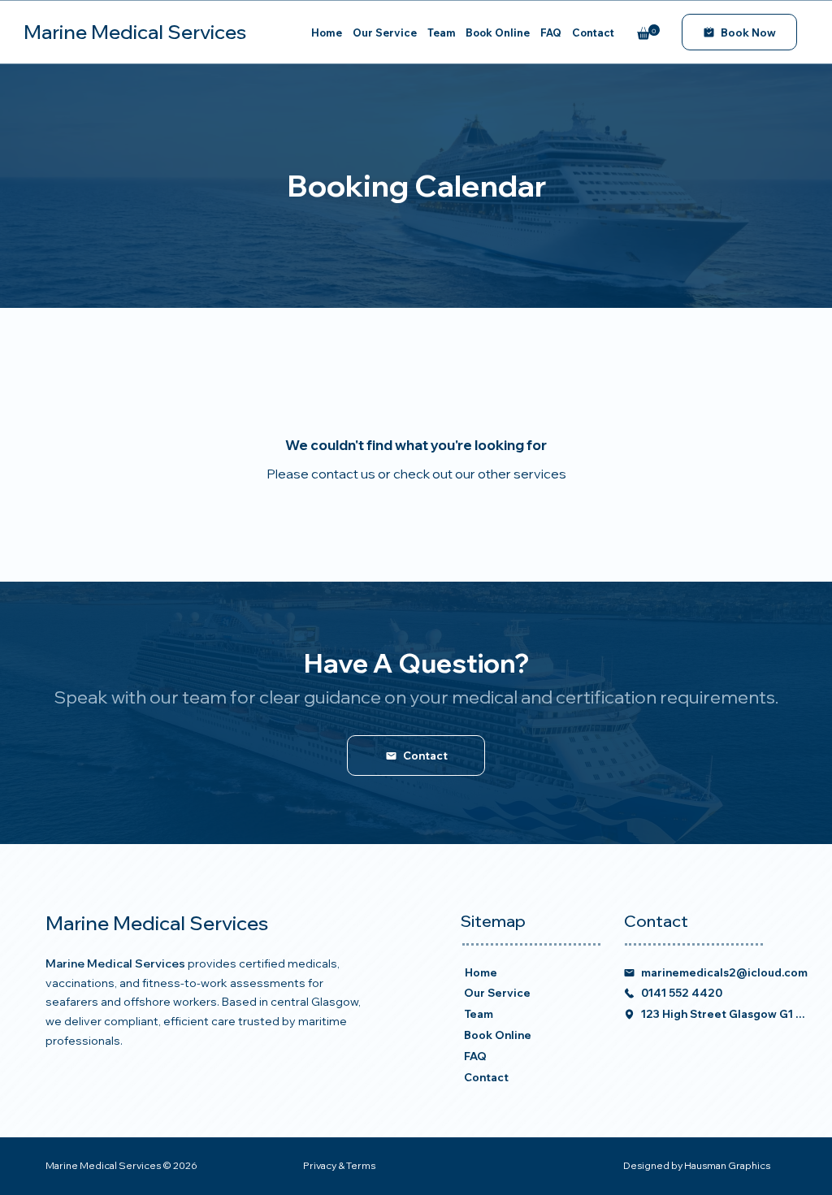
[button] (648, 32)
